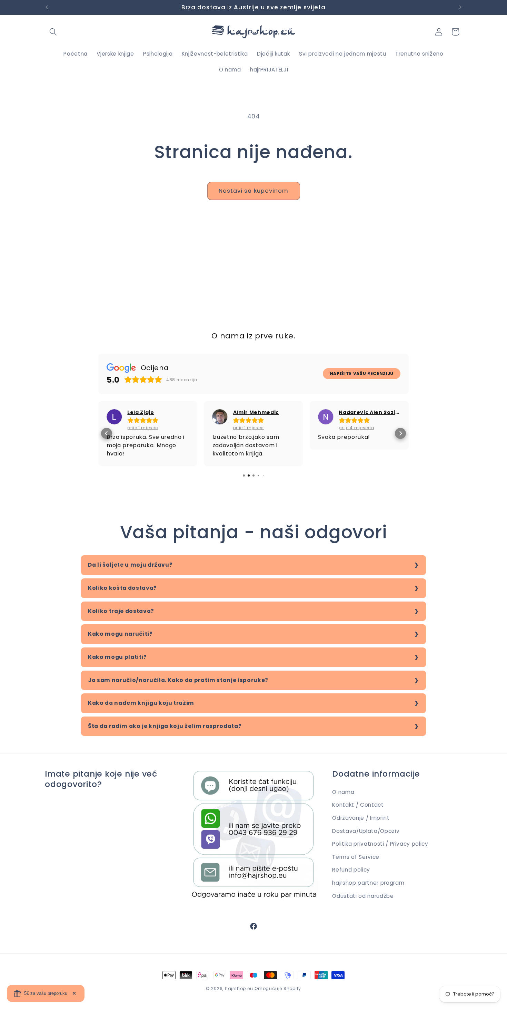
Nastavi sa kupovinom (254, 191)
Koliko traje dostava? (121, 611)
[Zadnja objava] (46, 7)
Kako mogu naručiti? (120, 633)
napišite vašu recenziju (362, 373)
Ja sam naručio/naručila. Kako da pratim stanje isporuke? (178, 680)
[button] (53, 31)
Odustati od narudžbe (363, 896)
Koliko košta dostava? (122, 588)
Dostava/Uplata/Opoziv (365, 831)
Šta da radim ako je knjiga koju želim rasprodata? (164, 726)
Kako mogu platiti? (117, 657)
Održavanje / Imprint (360, 817)
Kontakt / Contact (358, 804)
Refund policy (351, 869)
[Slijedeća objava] (460, 7)
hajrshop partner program (368, 882)
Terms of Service (355, 857)
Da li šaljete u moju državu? (130, 564)
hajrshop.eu (239, 988)
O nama (343, 792)
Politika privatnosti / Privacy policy (380, 843)
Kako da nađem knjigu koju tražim (141, 703)
